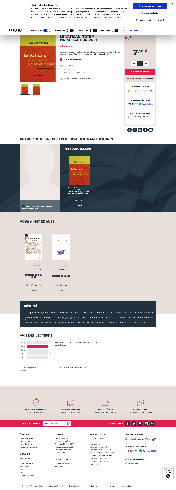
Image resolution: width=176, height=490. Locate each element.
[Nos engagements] (140, 117)
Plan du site (94, 464)
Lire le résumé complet (73, 59)
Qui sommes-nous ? (27, 438)
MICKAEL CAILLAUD (33, 270)
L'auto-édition (25, 441)
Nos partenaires (61, 467)
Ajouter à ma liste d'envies (142, 78)
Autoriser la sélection (150, 13)
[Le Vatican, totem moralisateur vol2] (79, 170)
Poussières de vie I (60, 276)
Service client (140, 409)
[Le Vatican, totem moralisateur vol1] (38, 81)
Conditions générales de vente (57, 486)
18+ (21, 472)
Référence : (64, 66)
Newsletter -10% (61, 438)
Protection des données (94, 486)
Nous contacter (95, 444)
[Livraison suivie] (140, 91)
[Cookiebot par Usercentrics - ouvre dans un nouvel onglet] (15, 30)
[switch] (70, 30)
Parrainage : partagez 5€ (64, 447)
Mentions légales (77, 486)
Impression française (35, 409)
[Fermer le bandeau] (172, 4)
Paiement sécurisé (105, 409)
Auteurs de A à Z (26, 469)
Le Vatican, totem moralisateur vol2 (79, 192)
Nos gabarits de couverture (100, 461)
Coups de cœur (25, 461)
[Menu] (172, 467)
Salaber (61, 270)
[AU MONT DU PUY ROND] (33, 247)
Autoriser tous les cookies (150, 6)
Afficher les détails (131, 30)
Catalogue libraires (27, 475)
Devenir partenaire (62, 464)
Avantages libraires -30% (64, 444)
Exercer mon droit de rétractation (118, 486)
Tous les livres (25, 458)
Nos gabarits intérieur (98, 458)
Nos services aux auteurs (29, 447)
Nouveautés (24, 467)
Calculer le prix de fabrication (101, 456)
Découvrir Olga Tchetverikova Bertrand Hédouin (37, 207)
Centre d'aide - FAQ (97, 438)
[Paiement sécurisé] (140, 105)
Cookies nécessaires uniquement (150, 20)
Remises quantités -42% (64, 441)
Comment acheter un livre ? (100, 450)
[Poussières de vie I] (61, 247)
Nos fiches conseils (27, 444)
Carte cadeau (60, 453)
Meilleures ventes (26, 464)
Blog (92, 441)
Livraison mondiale (70, 409)
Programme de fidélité (63, 450)
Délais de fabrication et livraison (102, 453)
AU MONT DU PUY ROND (33, 276)
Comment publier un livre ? (100, 447)
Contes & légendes (33, 285)
